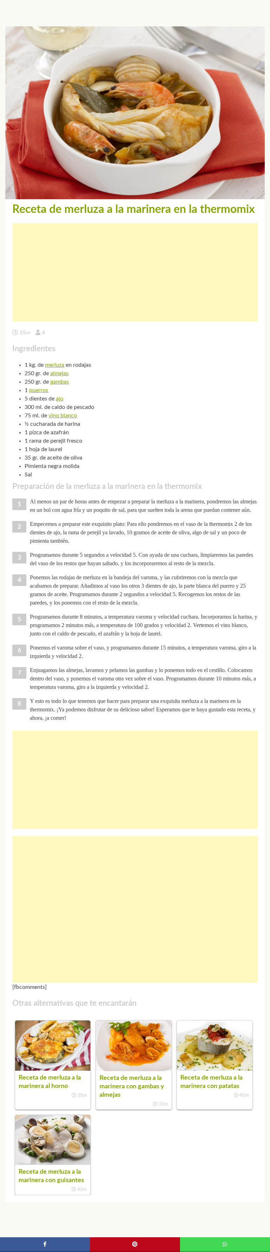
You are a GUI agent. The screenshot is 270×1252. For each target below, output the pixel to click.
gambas (59, 382)
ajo (59, 399)
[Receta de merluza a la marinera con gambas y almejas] (133, 1069)
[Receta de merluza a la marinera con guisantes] (52, 1163)
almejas (59, 373)
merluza (54, 365)
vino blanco (63, 415)
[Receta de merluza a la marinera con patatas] (214, 1069)
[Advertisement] (134, 272)
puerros (38, 390)
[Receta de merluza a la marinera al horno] (52, 1069)
